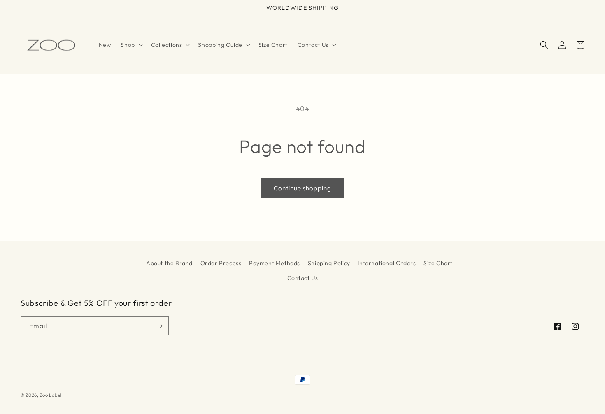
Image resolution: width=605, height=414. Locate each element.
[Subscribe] (159, 325)
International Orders (387, 263)
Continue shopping (302, 188)
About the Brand (169, 263)
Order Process (221, 263)
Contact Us (302, 278)
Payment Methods (274, 263)
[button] (131, 44)
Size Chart (438, 263)
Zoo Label (50, 395)
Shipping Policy (329, 263)
